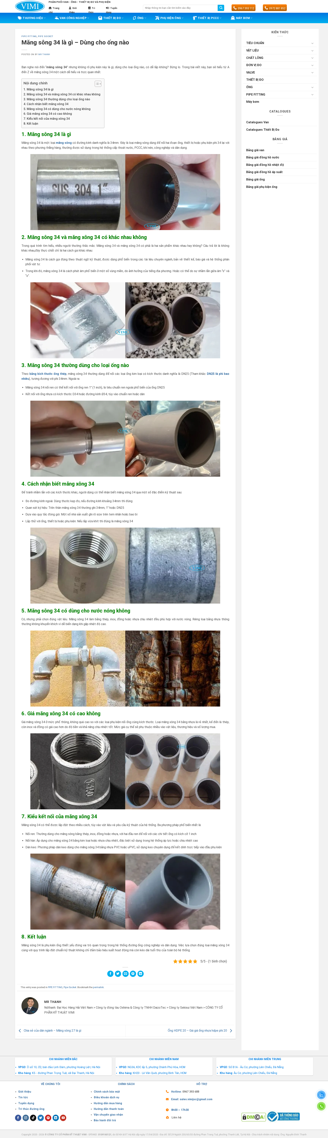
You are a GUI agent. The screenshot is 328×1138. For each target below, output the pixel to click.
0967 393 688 (190, 1091)
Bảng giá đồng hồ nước (262, 157)
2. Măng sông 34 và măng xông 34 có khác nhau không (62, 94)
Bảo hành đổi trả (105, 1120)
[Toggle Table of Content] (96, 84)
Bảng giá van (255, 150)
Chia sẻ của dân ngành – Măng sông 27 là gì (52, 1031)
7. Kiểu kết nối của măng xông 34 (47, 118)
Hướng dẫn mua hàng (108, 1103)
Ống (140, 18)
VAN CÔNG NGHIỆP (73, 18)
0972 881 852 (277, 8)
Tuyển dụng (26, 1103)
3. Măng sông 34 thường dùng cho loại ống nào (57, 99)
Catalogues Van (257, 122)
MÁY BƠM (243, 18)
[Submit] (221, 8)
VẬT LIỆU (252, 50)
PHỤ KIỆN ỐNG (170, 18)
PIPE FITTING (29, 36)
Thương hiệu (33, 18)
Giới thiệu (24, 1091)
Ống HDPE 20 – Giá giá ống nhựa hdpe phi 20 (198, 1031)
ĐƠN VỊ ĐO (254, 65)
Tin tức (23, 1097)
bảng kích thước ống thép (47, 374)
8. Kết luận (31, 123)
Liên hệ (176, 1117)
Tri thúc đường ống (31, 1109)
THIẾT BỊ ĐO (112, 18)
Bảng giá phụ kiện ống (261, 187)
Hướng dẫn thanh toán (109, 1109)
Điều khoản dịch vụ (106, 1097)
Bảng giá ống (255, 179)
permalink (98, 987)
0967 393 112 (246, 8)
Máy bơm (252, 102)
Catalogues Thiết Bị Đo (262, 129)
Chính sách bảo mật (107, 1091)
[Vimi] (30, 6)
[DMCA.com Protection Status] (253, 1117)
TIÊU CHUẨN (255, 43)
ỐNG (249, 87)
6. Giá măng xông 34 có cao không (48, 114)
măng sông (64, 143)
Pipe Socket (45, 36)
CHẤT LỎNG (254, 58)
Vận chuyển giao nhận (108, 1114)
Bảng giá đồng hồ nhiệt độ (265, 165)
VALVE (250, 72)
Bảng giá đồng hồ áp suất (264, 172)
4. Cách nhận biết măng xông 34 (46, 104)
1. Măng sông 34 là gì (39, 89)
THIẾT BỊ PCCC (208, 18)
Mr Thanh (44, 54)
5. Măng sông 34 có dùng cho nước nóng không (57, 109)
